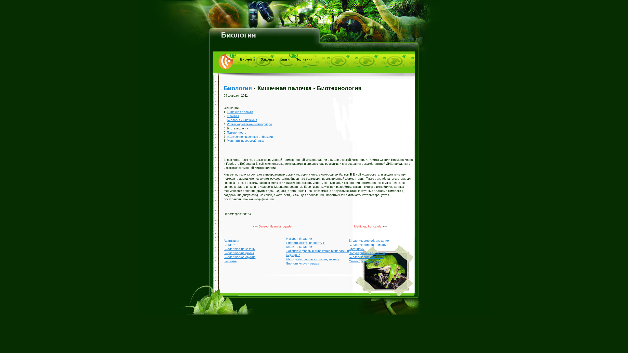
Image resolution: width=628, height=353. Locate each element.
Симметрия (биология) (365, 261)
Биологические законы (239, 249)
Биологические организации (368, 245)
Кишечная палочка (240, 112)
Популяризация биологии (367, 253)
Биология (238, 35)
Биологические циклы (239, 253)
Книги (285, 59)
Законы (267, 59)
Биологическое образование (369, 240)
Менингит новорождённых (245, 140)
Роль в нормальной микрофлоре (249, 124)
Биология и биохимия (242, 120)
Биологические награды (303, 263)
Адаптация (231, 240)
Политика (304, 59)
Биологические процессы (366, 257)
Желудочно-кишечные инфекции (250, 137)
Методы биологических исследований (312, 259)
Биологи (247, 59)
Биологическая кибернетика (306, 243)
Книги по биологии (299, 247)
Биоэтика (230, 261)
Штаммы (233, 116)
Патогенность (236, 132)
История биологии (299, 238)
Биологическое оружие (240, 257)
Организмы (357, 249)
